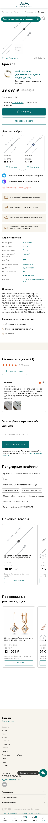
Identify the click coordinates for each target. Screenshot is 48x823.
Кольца (5, 737)
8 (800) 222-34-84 (11, 776)
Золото (26, 246)
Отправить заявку (15, 444)
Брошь (4, 730)
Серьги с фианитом (31, 490)
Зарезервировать (24, 121)
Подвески (6, 744)
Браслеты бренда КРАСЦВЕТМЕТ (18, 507)
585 (24, 260)
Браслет (7, 156)
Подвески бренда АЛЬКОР (15, 502)
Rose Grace (28, 275)
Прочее (5, 748)
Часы (4, 762)
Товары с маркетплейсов (12, 755)
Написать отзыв (14, 371)
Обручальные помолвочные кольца (20, 485)
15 (24, 272)
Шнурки (5, 765)
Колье (4, 734)
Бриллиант (28, 264)
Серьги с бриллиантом (14, 496)
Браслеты (27, 243)
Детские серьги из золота (28, 474)
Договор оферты (35, 813)
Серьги (5, 751)
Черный (26, 254)
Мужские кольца (11, 490)
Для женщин (29, 268)
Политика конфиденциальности (14, 813)
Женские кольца (36, 496)
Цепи (5, 479)
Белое (25, 250)
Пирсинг (5, 741)
